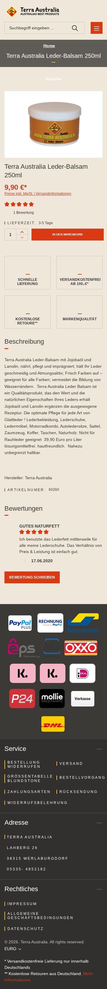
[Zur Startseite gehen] (33, 11)
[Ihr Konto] (82, 11)
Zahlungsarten (29, 792)
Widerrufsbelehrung (37, 803)
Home (49, 45)
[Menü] (97, 28)
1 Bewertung (23, 213)
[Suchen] (75, 28)
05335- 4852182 (26, 869)
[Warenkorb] (96, 11)
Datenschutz (25, 929)
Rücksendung (78, 792)
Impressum (22, 904)
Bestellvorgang (82, 777)
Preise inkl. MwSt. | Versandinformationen (37, 194)
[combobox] (35, 28)
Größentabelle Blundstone (30, 778)
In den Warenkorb (67, 234)
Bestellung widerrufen (24, 764)
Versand (71, 764)
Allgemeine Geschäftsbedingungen (40, 916)
